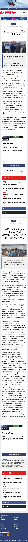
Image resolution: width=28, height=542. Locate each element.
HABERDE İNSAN (4, 528)
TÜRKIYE (16, 528)
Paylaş (5, 137)
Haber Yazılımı (25, 540)
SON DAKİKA (12, 9)
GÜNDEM (16, 517)
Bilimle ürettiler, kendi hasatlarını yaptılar (12, 483)
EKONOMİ (3, 519)
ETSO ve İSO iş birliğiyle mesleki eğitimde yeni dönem (12, 497)
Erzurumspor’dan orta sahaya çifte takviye (13, 189)
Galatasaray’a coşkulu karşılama (12, 478)
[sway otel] (14, 3)
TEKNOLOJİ (3, 530)
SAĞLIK (14, 23)
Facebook (7, 209)
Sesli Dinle (6, 139)
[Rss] (8, 535)
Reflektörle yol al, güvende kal (12, 198)
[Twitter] (5, 535)
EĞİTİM (13, 221)
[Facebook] (1, 535)
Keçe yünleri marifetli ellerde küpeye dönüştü (14, 203)
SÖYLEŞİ (16, 524)
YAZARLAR (4, 9)
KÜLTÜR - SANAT (4, 521)
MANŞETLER (20, 9)
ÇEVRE (15, 526)
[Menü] (24, 13)
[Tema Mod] (26, 13)
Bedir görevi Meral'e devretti (11, 492)
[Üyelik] (27, 9)
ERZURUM (3, 517)
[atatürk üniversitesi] (14, 18)
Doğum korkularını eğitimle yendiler (13, 194)
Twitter (7, 213)
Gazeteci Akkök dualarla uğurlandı (13, 488)
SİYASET (16, 519)
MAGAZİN (16, 523)
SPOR (2, 524)
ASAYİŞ (16, 521)
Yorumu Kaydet (14, 165)
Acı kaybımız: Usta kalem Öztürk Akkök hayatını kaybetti (12, 183)
